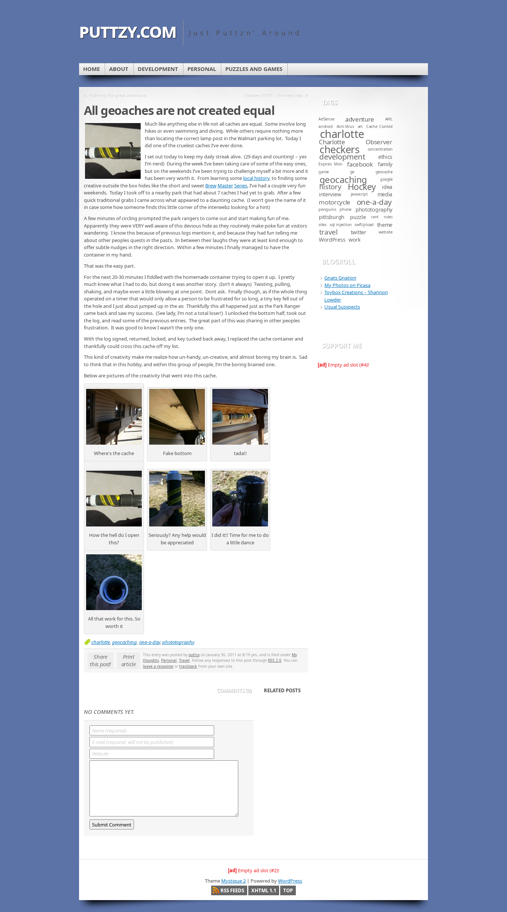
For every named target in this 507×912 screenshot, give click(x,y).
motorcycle (334, 202)
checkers (339, 149)
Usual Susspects (342, 306)
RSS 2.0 (274, 660)
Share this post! (100, 660)
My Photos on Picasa (347, 285)
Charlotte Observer (355, 142)
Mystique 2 (233, 880)
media (385, 194)
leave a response (158, 666)
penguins (327, 209)
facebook (360, 164)
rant (375, 216)
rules (388, 216)
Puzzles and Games (253, 68)
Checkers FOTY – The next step (273, 95)
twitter (358, 232)
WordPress (332, 239)
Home (91, 68)
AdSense (326, 119)
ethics (385, 156)
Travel (184, 660)
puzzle (358, 216)
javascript (359, 194)
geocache (384, 171)
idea (387, 186)
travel (328, 232)
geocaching (124, 642)
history (330, 186)
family (385, 164)
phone (345, 209)
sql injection (341, 224)
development (342, 156)
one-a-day (149, 642)
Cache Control (379, 126)
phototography (178, 642)
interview (330, 194)
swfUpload (364, 224)
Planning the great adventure (118, 95)
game (323, 171)
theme (385, 224)
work (355, 239)
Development (158, 68)
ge (352, 171)
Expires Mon (330, 164)
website (386, 232)
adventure (359, 119)
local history (256, 178)
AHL (389, 119)
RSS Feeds (232, 890)
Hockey (362, 187)
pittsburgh (331, 216)
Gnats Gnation (340, 277)
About (118, 68)
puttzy (194, 654)
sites (322, 224)
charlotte (100, 642)
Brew (210, 185)
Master (225, 185)
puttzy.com (127, 30)
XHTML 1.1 (263, 890)
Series (240, 185)
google (386, 179)
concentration (380, 149)
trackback (188, 666)
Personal (201, 68)
